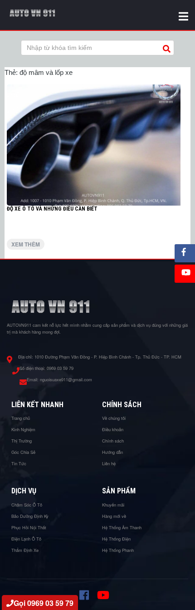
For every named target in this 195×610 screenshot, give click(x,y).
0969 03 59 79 (60, 368)
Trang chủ (20, 418)
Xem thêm (25, 244)
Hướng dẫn (112, 452)
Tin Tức (18, 463)
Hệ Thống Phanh (118, 550)
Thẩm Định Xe (25, 550)
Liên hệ (109, 463)
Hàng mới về (114, 516)
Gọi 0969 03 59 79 (43, 603)
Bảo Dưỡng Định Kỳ (30, 516)
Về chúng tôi (114, 418)
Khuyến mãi (113, 505)
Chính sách (113, 441)
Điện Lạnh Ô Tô (26, 539)
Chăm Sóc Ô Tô (26, 505)
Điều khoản (112, 429)
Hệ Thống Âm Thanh (121, 527)
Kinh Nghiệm (23, 429)
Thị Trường (21, 441)
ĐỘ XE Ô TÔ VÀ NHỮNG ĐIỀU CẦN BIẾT (52, 209)
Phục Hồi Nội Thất (28, 527)
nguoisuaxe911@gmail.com (66, 379)
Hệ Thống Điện (116, 539)
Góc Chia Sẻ (23, 452)
